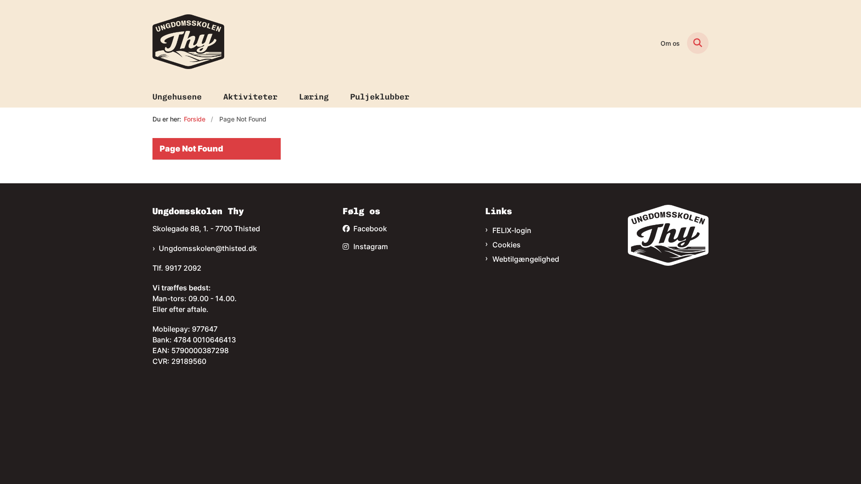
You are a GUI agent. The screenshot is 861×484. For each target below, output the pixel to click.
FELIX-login (511, 230)
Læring (314, 97)
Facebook (370, 228)
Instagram (370, 246)
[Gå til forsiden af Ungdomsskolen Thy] (188, 43)
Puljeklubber (379, 97)
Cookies (506, 244)
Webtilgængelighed (525, 259)
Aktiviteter (250, 97)
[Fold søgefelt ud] (698, 43)
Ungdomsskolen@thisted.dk (208, 248)
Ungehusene (177, 97)
